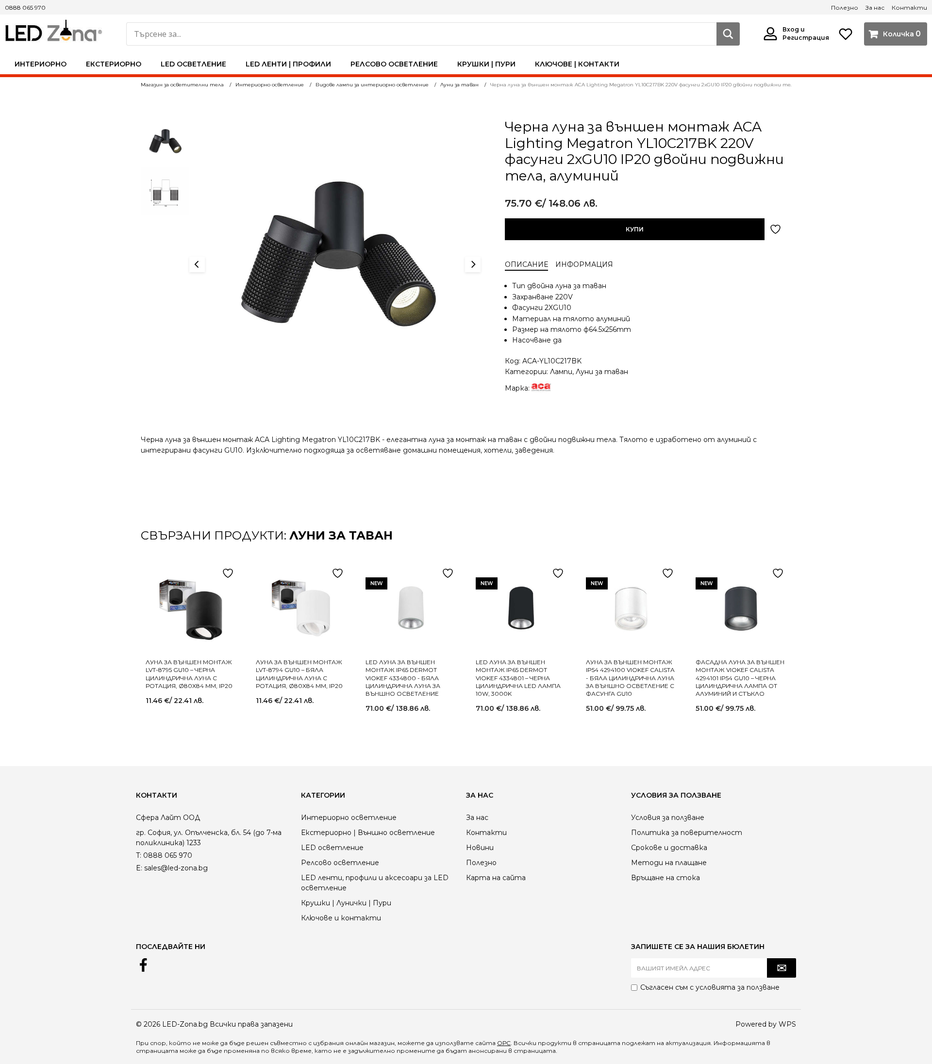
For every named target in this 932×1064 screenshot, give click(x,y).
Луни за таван (602, 371)
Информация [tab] (584, 264)
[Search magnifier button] (728, 34)
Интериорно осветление (349, 817)
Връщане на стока (665, 877)
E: (139, 868)
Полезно (844, 7)
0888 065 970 (25, 7)
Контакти (909, 7)
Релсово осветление (394, 64)
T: (138, 855)
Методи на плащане (669, 862)
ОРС (504, 1043)
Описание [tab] (526, 264)
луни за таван (341, 535)
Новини (480, 847)
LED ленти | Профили (288, 64)
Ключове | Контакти (577, 64)
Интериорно (41, 64)
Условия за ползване (667, 817)
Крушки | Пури (486, 64)
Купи (635, 229)
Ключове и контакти (341, 918)
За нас (874, 7)
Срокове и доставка (669, 847)
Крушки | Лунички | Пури (346, 903)
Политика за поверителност (686, 832)
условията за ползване (738, 987)
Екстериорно (113, 64)
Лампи (561, 371)
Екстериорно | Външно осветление (368, 832)
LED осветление (193, 64)
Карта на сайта (496, 877)
